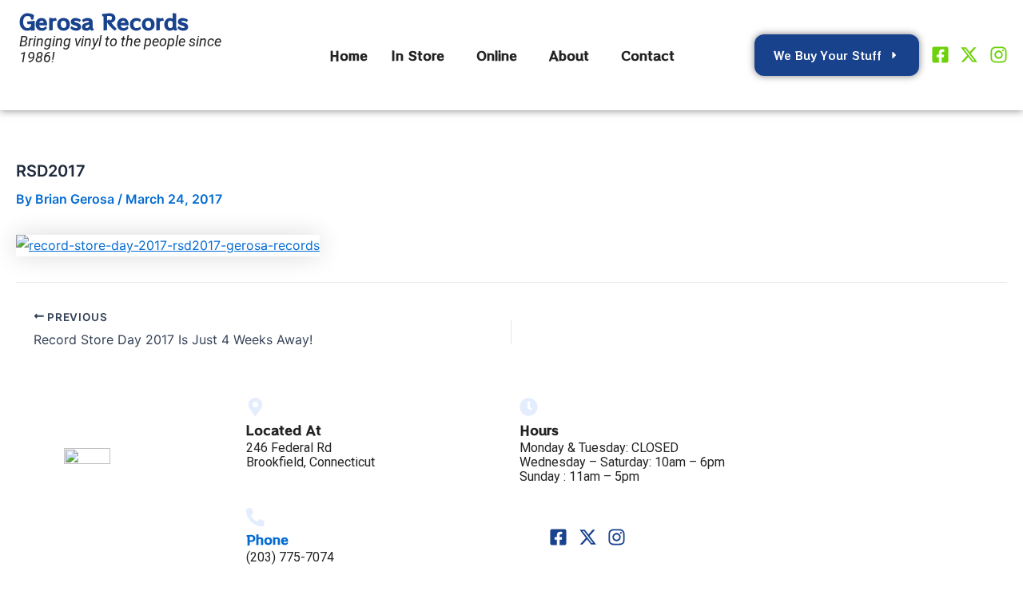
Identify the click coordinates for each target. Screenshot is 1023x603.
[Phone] (255, 517)
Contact (648, 55)
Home (348, 55)
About (569, 55)
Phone (267, 539)
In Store (418, 55)
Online (496, 55)
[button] (422, 55)
